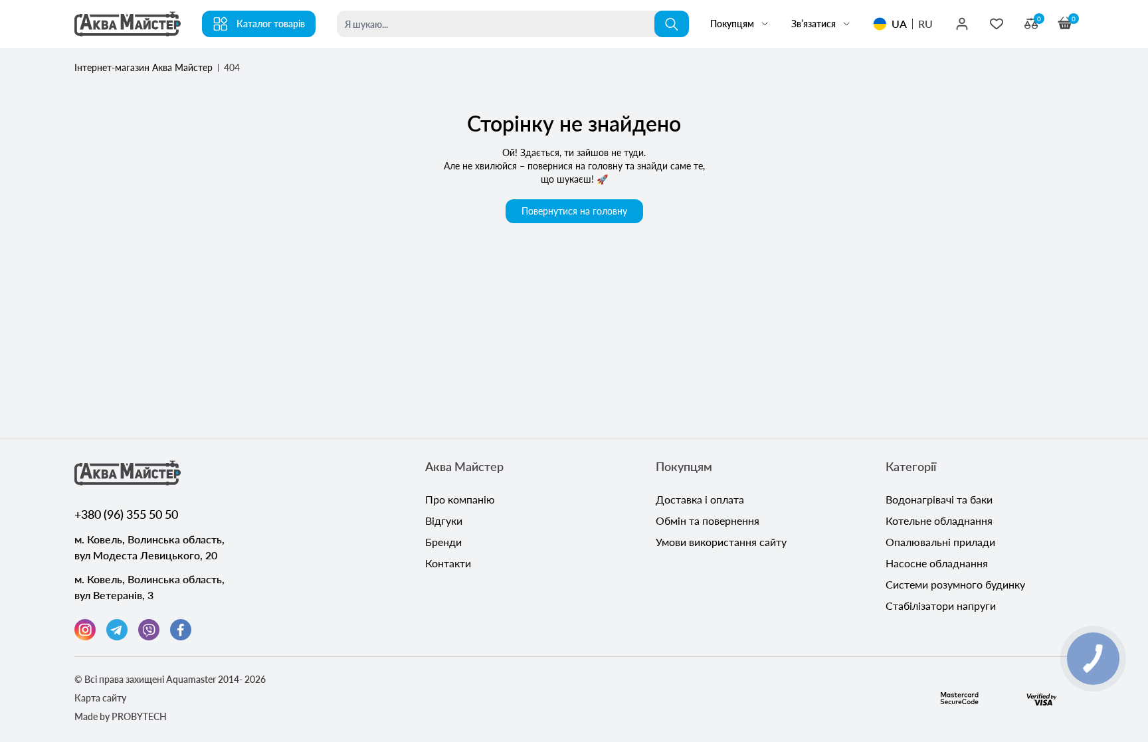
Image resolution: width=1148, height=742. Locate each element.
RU (925, 23)
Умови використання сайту (721, 541)
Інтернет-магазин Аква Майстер (143, 67)
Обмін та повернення (707, 520)
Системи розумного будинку (955, 584)
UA (899, 23)
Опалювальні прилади (940, 541)
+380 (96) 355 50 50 (126, 514)
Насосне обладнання (937, 563)
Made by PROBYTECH (120, 716)
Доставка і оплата (700, 499)
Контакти (448, 563)
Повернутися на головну (574, 211)
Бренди (443, 541)
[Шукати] (671, 24)
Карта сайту (100, 697)
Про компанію (460, 499)
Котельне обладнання (939, 520)
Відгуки (443, 520)
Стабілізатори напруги (941, 605)
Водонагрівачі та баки (939, 499)
